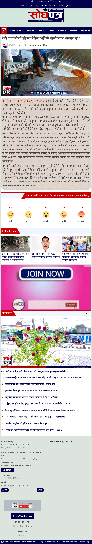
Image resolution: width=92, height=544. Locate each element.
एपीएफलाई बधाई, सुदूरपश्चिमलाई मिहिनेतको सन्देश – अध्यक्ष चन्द (30, 384)
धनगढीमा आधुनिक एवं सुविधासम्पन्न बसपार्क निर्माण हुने (26, 424)
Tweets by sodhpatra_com (60, 441)
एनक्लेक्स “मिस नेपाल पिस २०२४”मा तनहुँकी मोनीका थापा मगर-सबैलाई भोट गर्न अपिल (38, 404)
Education (30, 30)
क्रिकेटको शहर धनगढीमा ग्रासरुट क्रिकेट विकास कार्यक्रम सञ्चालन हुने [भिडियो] (35, 417)
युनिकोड (68, 6)
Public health (15, 30)
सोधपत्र (12, 45)
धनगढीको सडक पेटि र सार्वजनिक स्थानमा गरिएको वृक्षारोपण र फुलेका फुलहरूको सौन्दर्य (34, 372)
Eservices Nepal (83, 542)
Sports (41, 30)
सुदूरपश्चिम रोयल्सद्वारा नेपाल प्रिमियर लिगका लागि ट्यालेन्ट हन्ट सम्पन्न (31, 391)
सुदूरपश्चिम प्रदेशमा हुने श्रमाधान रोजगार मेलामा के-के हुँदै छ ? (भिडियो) (31, 397)
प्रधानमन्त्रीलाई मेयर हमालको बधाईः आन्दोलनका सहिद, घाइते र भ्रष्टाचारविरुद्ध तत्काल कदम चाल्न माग (43, 378)
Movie (51, 30)
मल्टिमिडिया (7, 313)
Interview (62, 30)
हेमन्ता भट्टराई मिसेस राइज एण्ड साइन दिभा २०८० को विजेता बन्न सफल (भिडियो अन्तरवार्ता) (40, 410)
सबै (86, 314)
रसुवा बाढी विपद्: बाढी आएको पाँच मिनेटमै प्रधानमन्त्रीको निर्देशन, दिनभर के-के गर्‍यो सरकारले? (15, 257)
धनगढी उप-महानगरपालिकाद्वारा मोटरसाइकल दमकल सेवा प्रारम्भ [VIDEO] (34, 430)
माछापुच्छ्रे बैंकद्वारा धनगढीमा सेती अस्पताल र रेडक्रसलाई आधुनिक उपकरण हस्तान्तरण (75, 257)
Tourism (73, 30)
